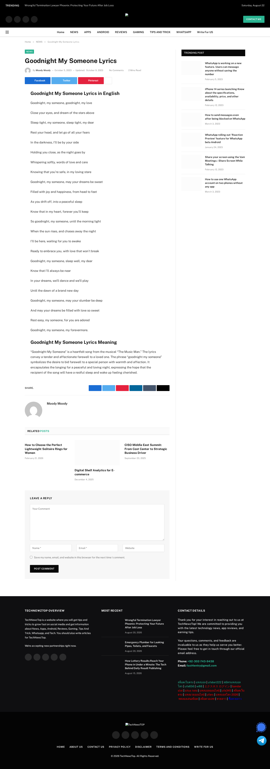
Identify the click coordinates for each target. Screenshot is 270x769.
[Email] (12, 139)
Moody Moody (43, 70)
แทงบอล (201, 682)
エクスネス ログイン (217, 686)
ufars (210, 694)
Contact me (253, 19)
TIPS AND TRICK (160, 32)
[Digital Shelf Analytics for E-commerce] (97, 452)
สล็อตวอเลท (207, 698)
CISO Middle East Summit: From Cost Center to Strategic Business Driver (146, 449)
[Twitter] (12, 111)
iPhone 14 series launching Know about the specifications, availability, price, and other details (224, 95)
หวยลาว (221, 698)
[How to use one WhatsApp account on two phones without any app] (191, 184)
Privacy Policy (120, 746)
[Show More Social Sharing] (108, 80)
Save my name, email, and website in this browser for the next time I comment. (79, 557)
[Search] (263, 32)
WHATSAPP (183, 32)
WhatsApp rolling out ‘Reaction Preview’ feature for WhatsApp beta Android (224, 138)
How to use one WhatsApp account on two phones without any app (224, 183)
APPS (87, 32)
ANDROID (103, 32)
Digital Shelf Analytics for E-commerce (94, 472)
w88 (199, 686)
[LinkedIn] (12, 121)
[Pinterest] (12, 130)
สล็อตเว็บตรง (185, 682)
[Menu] (7, 32)
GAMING (138, 32)
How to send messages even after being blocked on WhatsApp (225, 117)
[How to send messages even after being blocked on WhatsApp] (191, 120)
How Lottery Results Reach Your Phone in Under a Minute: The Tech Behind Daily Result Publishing (145, 664)
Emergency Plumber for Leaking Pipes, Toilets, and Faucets (144, 644)
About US (76, 746)
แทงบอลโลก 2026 (227, 694)
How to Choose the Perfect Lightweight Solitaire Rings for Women (46, 449)
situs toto (191, 690)
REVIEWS (121, 32)
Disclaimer (143, 746)
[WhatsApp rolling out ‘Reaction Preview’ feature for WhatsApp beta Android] (191, 140)
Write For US (205, 32)
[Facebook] (12, 102)
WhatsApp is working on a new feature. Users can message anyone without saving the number (223, 69)
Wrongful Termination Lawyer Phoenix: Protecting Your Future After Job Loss (144, 624)
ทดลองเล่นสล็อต (188, 698)
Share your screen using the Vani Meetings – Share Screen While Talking (225, 161)
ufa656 (189, 686)
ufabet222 (215, 682)
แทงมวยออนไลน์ (195, 694)
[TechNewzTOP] (135, 19)
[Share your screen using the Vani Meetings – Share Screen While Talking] (191, 162)
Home (60, 32)
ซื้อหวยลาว (235, 698)
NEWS (74, 32)
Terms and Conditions (173, 746)
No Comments (116, 70)
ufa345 (226, 690)
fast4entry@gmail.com (202, 665)
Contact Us (95, 746)
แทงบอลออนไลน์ (209, 690)
